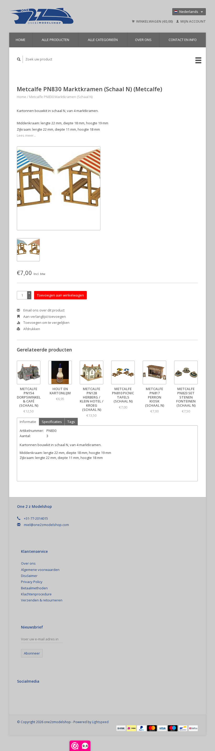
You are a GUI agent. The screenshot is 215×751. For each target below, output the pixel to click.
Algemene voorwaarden (40, 569)
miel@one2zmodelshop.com (46, 524)
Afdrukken (31, 328)
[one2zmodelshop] (55, 16)
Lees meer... (26, 135)
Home (20, 39)
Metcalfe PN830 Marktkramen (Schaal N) (61, 96)
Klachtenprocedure (36, 594)
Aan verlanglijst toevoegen (44, 316)
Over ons (143, 39)
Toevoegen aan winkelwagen (60, 295)
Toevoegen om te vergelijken (46, 322)
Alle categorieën (103, 39)
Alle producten (55, 39)
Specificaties (52, 421)
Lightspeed (100, 722)
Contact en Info (183, 39)
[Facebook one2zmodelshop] (22, 695)
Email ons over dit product (43, 310)
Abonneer (32, 653)
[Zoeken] (19, 59)
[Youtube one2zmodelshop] (43, 695)
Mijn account (193, 21)
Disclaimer (29, 575)
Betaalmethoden (34, 588)
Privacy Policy (31, 581)
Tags (71, 421)
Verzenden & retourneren (41, 600)
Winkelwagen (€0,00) (154, 21)
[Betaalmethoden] (121, 728)
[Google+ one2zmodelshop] (33, 695)
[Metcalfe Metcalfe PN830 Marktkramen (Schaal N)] (58, 188)
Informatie (28, 421)
